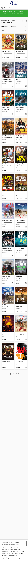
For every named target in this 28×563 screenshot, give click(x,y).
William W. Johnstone (8, 53)
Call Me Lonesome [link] (20, 135)
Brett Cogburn (19, 137)
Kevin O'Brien (19, 250)
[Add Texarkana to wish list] (26, 199)
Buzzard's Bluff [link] (6, 361)
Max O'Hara (6, 278)
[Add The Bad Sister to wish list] (26, 368)
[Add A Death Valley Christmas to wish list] (26, 227)
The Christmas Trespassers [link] (20, 333)
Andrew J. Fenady (20, 334)
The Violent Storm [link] (6, 164)
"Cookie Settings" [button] (18, 553)
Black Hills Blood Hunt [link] (7, 135)
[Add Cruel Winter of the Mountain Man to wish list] (26, 114)
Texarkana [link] (18, 192)
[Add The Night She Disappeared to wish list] (26, 255)
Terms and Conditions (7, 544)
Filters (3, 30)
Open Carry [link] (18, 79)
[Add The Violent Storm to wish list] (13, 171)
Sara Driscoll (6, 334)
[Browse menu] (25, 8)
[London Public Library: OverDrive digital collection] (14, 3)
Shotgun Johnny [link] (6, 79)
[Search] (2, 8)
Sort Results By (4, 26)
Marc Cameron (20, 81)
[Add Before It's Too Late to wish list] (13, 340)
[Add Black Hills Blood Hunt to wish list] (13, 142)
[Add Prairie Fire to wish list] (13, 199)
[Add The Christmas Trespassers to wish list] (26, 340)
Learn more (15, 15)
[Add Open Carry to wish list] (26, 86)
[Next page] (18, 374)
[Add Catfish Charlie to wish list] (26, 58)
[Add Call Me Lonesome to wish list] (26, 142)
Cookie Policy (18, 559)
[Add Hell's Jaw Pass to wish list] (13, 283)
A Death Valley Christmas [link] (20, 220)
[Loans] (22, 8)
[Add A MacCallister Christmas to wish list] (13, 227)
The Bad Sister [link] (19, 361)
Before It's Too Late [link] (7, 333)
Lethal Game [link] (5, 107)
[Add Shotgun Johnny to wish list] (13, 86)
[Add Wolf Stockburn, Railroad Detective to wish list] (13, 311)
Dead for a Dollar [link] (6, 248)
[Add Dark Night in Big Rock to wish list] (26, 171)
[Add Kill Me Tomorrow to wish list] (13, 58)
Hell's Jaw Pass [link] (6, 276)
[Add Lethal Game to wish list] (13, 114)
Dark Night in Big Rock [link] (20, 164)
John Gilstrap (6, 109)
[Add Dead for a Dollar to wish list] (13, 255)
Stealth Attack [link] (19, 276)
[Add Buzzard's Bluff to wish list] (13, 368)
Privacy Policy (18, 544)
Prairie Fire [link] (5, 192)
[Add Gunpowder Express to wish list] (26, 311)
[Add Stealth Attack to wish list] (26, 283)
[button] (23, 21)
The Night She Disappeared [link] (20, 248)
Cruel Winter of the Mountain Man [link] (20, 107)
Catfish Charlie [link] (19, 51)
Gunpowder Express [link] (20, 305)
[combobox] (11, 8)
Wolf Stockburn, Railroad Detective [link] (7, 305)
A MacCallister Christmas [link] (7, 220)
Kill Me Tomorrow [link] (6, 51)
